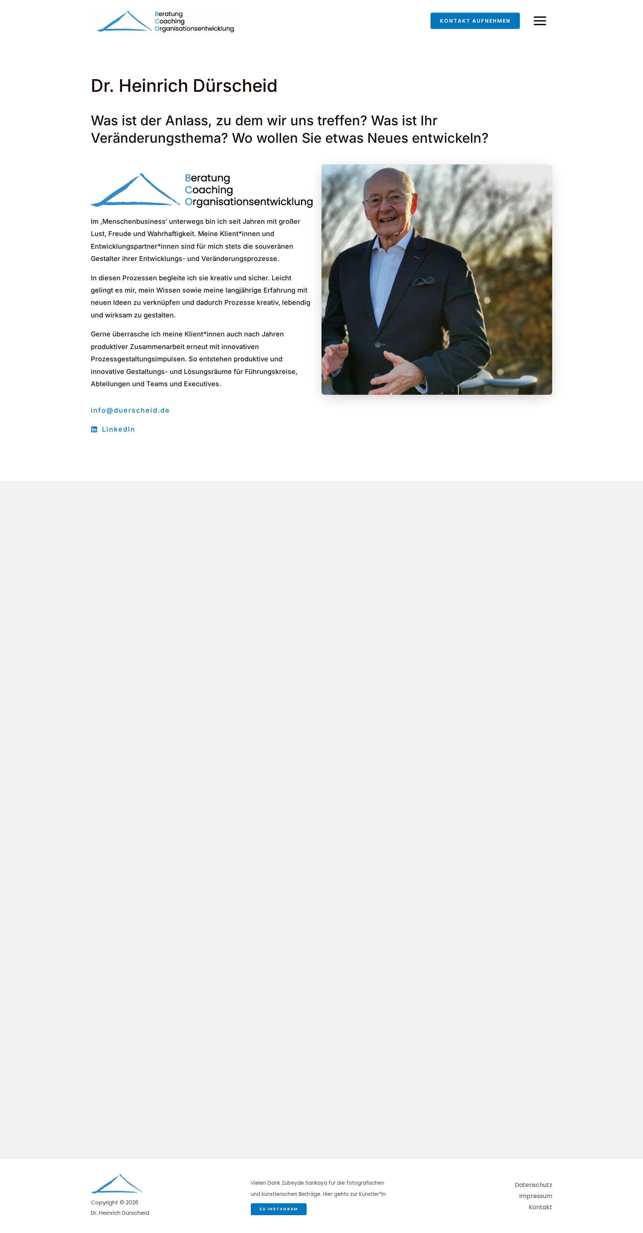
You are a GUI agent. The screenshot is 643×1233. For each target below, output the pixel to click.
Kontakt (540, 1207)
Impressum (535, 1196)
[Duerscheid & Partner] (165, 20)
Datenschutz (533, 1185)
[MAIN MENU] (539, 21)
